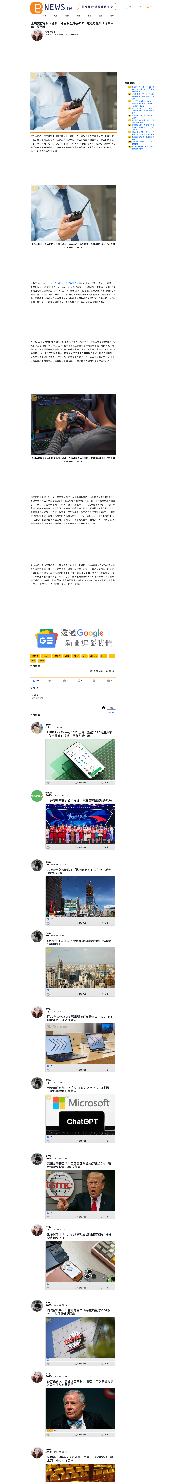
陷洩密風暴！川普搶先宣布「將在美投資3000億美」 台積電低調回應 (78, 1312)
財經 (89, 15)
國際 (112, 15)
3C (46, 727)
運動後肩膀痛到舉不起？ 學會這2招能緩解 (143, 121)
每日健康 (48, 792)
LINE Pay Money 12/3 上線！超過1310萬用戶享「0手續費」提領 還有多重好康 (79, 734)
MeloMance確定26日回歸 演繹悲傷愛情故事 (143, 147)
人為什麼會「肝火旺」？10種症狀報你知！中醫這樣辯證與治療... (143, 96)
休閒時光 (56, 656)
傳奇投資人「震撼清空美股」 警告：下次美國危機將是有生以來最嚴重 (80, 1383)
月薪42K (93, 656)
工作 (112, 656)
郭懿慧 (48, 724)
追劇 (84, 656)
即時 (44, 15)
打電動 (67, 656)
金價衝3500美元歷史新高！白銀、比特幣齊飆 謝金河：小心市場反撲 (80, 1458)
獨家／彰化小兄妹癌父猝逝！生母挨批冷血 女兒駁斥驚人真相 (143, 110)
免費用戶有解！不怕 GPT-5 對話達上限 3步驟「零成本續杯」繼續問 (78, 1089)
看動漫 (76, 656)
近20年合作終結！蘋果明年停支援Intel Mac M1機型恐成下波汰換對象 (79, 1018)
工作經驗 (45, 656)
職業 (33, 660)
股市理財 (48, 795)
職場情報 (48, 34)
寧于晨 (53, 32)
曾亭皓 (48, 862)
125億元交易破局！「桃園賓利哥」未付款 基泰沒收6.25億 (79, 871)
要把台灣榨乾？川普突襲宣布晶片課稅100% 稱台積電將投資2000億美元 (79, 1165)
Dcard (41, 660)
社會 (67, 15)
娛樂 (55, 15)
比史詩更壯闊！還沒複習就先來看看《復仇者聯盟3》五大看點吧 (143, 127)
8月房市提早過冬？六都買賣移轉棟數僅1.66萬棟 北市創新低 (80, 942)
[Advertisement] (73, 56)
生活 (101, 15)
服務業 (103, 656)
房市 (47, 864)
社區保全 (35, 656)
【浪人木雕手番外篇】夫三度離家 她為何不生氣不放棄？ (143, 133)
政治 (78, 15)
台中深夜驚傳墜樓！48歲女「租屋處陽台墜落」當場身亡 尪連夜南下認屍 (144, 103)
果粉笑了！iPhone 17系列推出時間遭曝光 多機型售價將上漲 (79, 1236)
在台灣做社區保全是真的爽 (68, 283)
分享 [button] (106, 782)
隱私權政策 (112, 712)
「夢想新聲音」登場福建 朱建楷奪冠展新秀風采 (79, 800)
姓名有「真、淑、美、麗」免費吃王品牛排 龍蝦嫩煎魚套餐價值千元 (143, 89)
